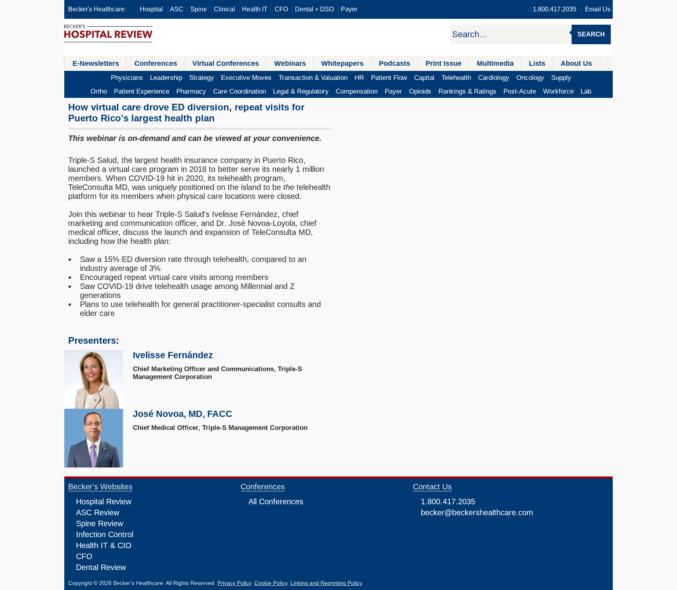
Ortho (99, 91)
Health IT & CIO (104, 545)
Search (591, 34)
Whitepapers (342, 63)
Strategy (201, 77)
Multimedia (495, 63)
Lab (586, 91)
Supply (561, 77)
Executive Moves (246, 77)
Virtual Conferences (225, 63)
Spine (198, 9)
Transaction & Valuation (313, 77)
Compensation (357, 91)
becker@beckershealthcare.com (477, 512)
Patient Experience (141, 91)
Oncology (530, 77)
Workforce (558, 91)
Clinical (224, 9)
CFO (281, 9)
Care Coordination (239, 91)
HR (359, 77)
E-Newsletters (95, 63)
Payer (349, 9)
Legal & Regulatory (301, 91)
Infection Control (104, 534)
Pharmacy (191, 91)
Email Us (597, 9)
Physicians (127, 77)
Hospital (151, 9)
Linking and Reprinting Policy (326, 583)
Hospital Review (103, 501)
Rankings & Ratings (467, 91)
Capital (424, 77)
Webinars (290, 63)
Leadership (166, 77)
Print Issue (443, 63)
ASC (176, 9)
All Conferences (275, 501)
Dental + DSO (314, 9)
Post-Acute (519, 91)
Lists (537, 63)
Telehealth (456, 77)
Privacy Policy (234, 583)
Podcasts (394, 63)
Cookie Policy (270, 583)
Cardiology (493, 77)
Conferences (155, 63)
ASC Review (97, 512)
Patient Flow (389, 77)
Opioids (420, 91)
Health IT (255, 9)
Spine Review (99, 523)
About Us (576, 63)
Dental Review (101, 567)
